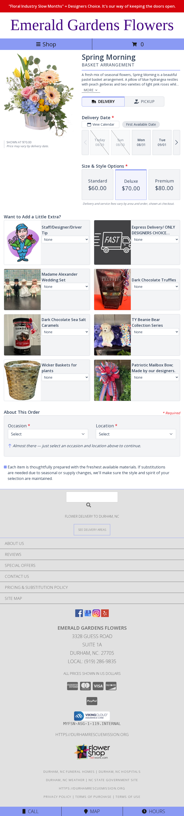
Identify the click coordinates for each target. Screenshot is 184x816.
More (88, 90)
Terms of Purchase (93, 797)
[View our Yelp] (105, 615)
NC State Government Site (113, 780)
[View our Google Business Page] (88, 615)
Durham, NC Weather (65, 780)
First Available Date (141, 124)
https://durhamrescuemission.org (92, 734)
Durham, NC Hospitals (120, 771)
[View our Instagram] (96, 615)
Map (94, 811)
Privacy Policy (57, 797)
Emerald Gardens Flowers (92, 24)
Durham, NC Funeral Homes (69, 771)
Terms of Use (127, 797)
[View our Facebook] (79, 615)
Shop (49, 44)
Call (32, 811)
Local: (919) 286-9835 (92, 661)
